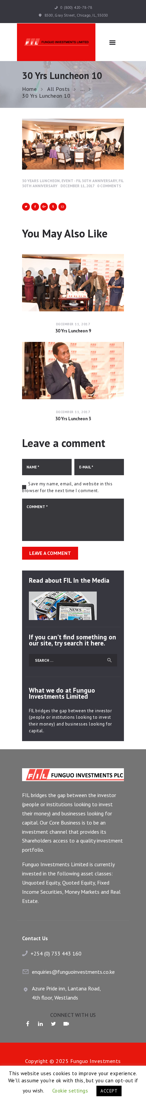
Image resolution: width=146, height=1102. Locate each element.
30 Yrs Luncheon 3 (73, 419)
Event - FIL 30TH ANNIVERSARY (89, 180)
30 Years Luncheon (41, 180)
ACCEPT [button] (109, 1091)
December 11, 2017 (77, 185)
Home (29, 89)
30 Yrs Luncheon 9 (73, 331)
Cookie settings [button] (70, 1090)
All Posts (58, 88)
